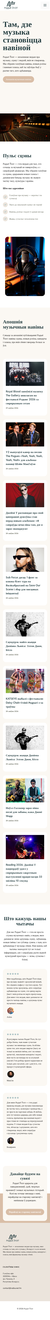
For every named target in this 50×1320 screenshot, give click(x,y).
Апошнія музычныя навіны (18, 79)
